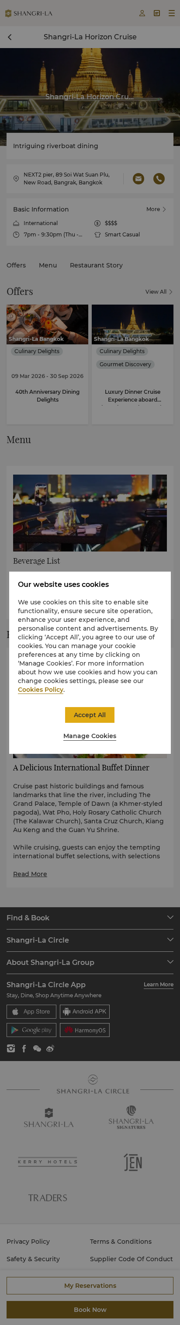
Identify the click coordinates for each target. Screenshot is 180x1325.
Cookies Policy (40, 690)
